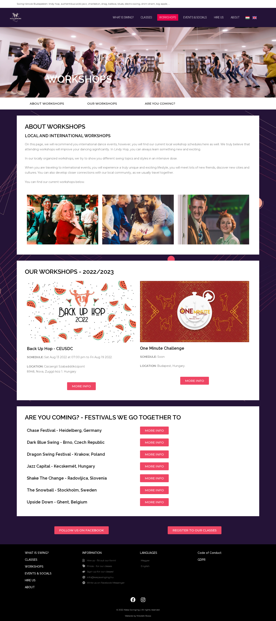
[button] (47, 103)
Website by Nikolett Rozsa (138, 616)
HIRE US (219, 17)
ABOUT (235, 17)
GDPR (201, 559)
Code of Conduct (209, 552)
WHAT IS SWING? (123, 17)
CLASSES (146, 17)
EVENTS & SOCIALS (195, 17)
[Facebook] (133, 600)
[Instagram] (143, 600)
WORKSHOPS (167, 17)
